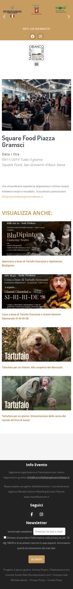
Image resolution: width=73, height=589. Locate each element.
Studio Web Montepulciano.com (33, 575)
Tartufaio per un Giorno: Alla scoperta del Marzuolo (32, 367)
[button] (4, 16)
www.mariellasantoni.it (36, 496)
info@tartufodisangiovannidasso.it (22, 196)
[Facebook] (32, 36)
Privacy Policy (37, 580)
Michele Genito (19, 580)
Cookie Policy (55, 580)
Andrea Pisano (40, 569)
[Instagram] (40, 36)
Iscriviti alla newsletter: (20, 531)
